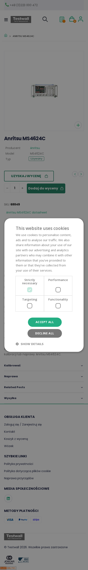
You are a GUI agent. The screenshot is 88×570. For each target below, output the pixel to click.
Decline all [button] (44, 333)
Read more (61, 270)
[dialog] (44, 285)
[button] (30, 344)
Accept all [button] (45, 322)
